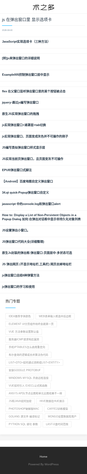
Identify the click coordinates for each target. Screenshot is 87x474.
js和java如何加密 (20, 401)
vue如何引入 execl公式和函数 (28, 385)
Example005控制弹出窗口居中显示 (25, 74)
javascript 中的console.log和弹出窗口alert (31, 204)
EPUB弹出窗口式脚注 (17, 170)
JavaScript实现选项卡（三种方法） (26, 41)
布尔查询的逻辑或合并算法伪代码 (28, 354)
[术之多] (43, 6)
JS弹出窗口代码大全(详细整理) (23, 241)
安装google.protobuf (25, 370)
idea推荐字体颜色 (20, 316)
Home (43, 456)
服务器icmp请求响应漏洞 (24, 339)
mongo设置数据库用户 (62, 416)
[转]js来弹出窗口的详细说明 (21, 58)
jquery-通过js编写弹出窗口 (20, 102)
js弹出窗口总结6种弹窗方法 (20, 275)
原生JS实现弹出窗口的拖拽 (20, 113)
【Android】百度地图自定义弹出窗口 (27, 181)
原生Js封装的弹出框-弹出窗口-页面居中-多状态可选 (37, 252)
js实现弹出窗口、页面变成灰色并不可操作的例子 (35, 136)
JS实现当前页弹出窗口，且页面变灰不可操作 (32, 159)
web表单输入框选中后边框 (55, 316)
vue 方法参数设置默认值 (24, 331)
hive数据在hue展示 (52, 401)
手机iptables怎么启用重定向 (27, 347)
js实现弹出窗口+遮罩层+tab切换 (24, 125)
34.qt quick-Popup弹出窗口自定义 (25, 192)
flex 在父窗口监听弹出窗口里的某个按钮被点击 (34, 91)
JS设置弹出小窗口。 (16, 230)
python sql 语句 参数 (23, 424)
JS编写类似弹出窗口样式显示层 (23, 147)
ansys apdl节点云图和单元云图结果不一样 (35, 393)
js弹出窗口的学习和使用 (18, 286)
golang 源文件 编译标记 (24, 416)
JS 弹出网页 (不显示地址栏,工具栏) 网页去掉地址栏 (37, 264)
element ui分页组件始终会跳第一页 (31, 323)
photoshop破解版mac (24, 408)
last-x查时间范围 (57, 424)
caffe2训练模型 (57, 408)
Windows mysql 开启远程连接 (29, 377)
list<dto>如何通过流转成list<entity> (34, 362)
